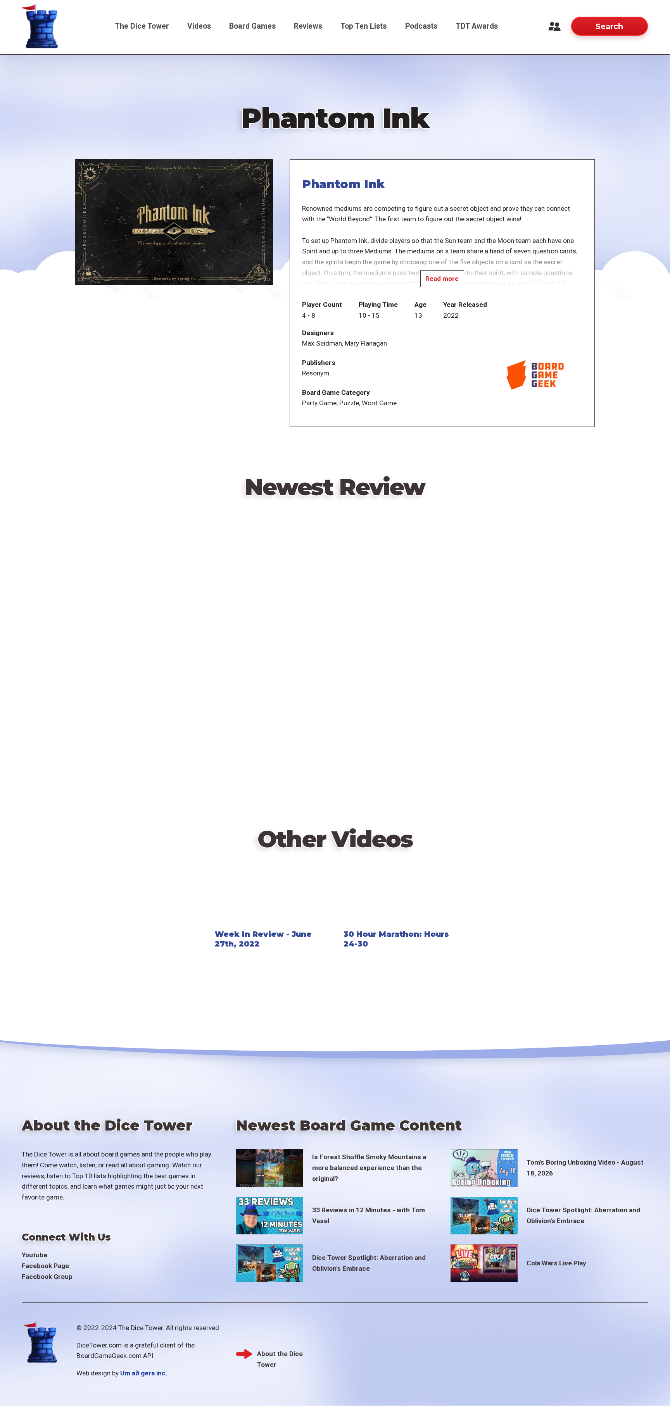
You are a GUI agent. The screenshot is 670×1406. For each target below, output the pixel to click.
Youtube (34, 1255)
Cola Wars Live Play (556, 1263)
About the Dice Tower (280, 1355)
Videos (199, 26)
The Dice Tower (142, 26)
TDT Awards (477, 26)
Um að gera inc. (144, 1373)
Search (609, 26)
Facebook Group (47, 1276)
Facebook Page (45, 1266)
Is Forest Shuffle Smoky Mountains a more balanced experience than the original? (369, 1167)
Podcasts (421, 26)
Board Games (252, 26)
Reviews (308, 26)
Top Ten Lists (363, 26)
